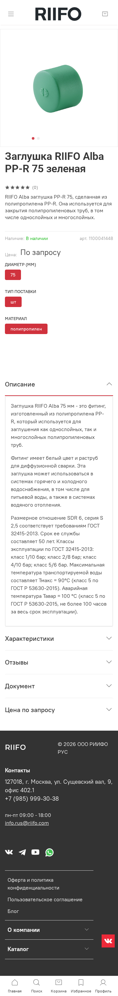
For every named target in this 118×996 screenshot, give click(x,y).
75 (12, 275)
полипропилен (26, 329)
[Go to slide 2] (38, 138)
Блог (13, 911)
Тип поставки (20, 291)
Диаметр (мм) (20, 264)
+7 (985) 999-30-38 (32, 798)
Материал (16, 318)
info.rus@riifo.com (27, 823)
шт (13, 302)
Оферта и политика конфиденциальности (33, 884)
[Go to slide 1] (33, 138)
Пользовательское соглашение (45, 899)
